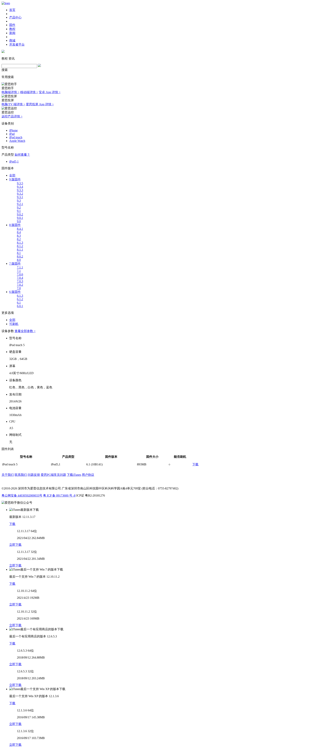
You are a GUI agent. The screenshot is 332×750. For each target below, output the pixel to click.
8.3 (19, 235)
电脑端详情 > (10, 92)
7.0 (19, 288)
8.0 (19, 260)
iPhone (13, 130)
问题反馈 (34, 474)
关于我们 (8, 474)
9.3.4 (20, 186)
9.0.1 (20, 217)
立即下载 (15, 544)
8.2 (19, 239)
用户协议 (88, 474)
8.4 (19, 232)
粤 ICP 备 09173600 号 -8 (59, 495)
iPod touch (15, 137)
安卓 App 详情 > (50, 92)
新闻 (12, 33)
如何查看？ (22, 154)
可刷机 (13, 324)
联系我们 (21, 474)
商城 (12, 40)
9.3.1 (20, 197)
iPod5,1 (14, 161)
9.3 (19, 200)
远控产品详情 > (12, 116)
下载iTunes (74, 474)
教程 (12, 29)
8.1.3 (20, 242)
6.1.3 (20, 295)
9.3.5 (20, 183)
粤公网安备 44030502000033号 (22, 495)
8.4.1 (20, 228)
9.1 (19, 211)
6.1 (19, 302)
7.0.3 (20, 281)
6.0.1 (20, 306)
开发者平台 (17, 44)
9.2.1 (20, 204)
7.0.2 (20, 284)
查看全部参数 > (25, 331)
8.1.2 (20, 246)
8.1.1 (20, 249)
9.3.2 (20, 193)
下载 (195, 464)
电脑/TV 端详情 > (13, 104)
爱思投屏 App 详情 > (40, 104)
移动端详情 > (29, 92)
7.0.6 (20, 274)
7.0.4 (20, 277)
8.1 (19, 253)
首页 (12, 10)
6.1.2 (20, 299)
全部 (12, 175)
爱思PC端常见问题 (53, 474)
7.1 (19, 270)
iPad (12, 133)
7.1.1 (20, 267)
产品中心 (15, 17)
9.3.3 (20, 190)
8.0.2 (20, 256)
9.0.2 (20, 214)
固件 (12, 25)
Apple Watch (17, 140)
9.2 (19, 207)
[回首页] (6, 3)
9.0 (19, 221)
